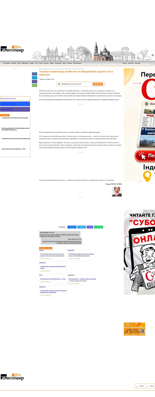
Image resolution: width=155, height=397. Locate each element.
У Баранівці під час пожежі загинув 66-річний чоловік (16, 138)
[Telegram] (154, 63)
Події (40, 275)
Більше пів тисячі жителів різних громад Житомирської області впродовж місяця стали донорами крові (62, 242)
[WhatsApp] (34, 85)
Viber (90, 227)
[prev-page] (96, 250)
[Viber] (34, 81)
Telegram (82, 227)
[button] (152, 55)
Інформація (71, 250)
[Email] (34, 89)
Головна (41, 68)
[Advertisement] (15, 81)
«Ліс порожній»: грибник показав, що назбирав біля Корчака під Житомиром (53, 291)
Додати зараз (98, 84)
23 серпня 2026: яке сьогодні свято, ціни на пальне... (15, 117)
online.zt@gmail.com (88, 394)
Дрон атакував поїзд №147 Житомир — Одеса (14, 148)
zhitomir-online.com (69, 394)
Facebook (72, 227)
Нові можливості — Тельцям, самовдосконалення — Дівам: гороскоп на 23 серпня (82, 279)
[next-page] (97, 250)
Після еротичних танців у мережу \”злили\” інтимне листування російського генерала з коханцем (59, 235)
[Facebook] (151, 63)
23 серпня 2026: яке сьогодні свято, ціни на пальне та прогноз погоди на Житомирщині (52, 254)
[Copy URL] (34, 93)
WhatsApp (99, 227)
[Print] (34, 96)
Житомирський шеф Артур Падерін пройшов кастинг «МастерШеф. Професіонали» (16, 129)
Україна (46, 68)
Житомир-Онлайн (13, 394)
